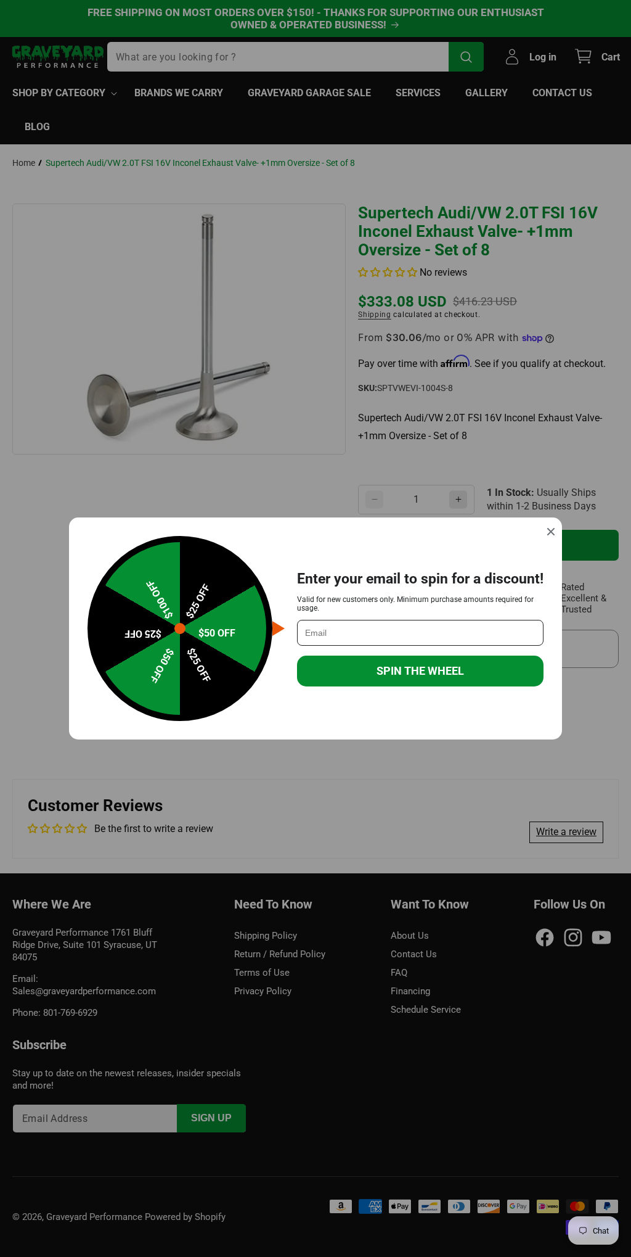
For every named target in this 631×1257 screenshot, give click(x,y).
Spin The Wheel (420, 670)
